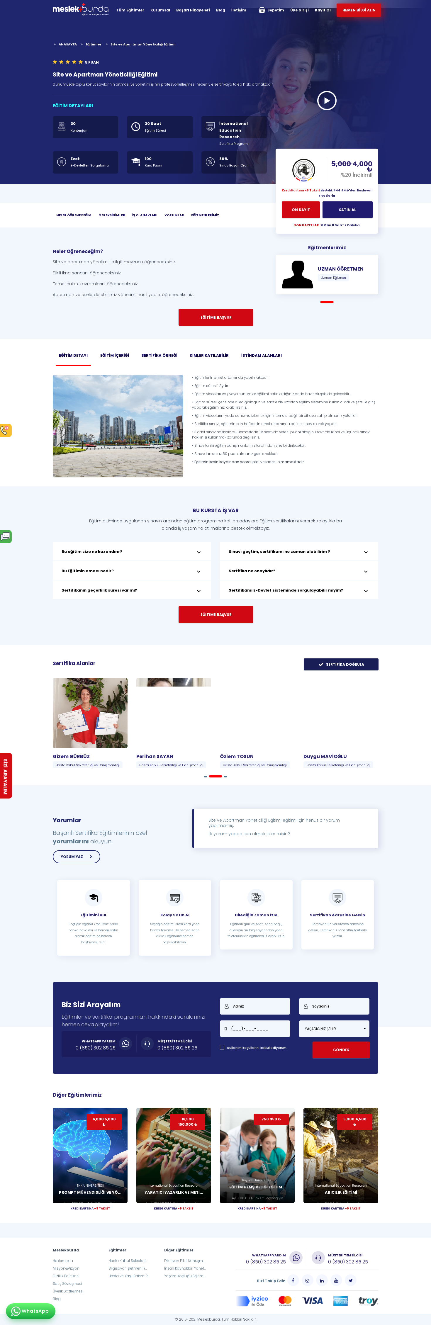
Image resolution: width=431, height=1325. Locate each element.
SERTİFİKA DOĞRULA (344, 664)
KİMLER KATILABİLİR (209, 355)
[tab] (132, 551)
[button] (334, 1029)
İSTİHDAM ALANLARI (261, 355)
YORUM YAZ (72, 856)
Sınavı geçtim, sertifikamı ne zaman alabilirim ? (299, 552)
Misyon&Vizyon (66, 1268)
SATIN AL (347, 209)
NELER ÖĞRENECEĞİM (73, 215)
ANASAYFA (68, 44)
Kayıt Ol (323, 10)
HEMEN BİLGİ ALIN (359, 10)
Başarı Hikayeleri (193, 10)
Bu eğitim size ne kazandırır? (132, 552)
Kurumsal (160, 10)
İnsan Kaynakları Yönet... (185, 1268)
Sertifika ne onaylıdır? (299, 571)
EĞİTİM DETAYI (73, 355)
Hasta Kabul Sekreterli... (128, 1260)
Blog (220, 10)
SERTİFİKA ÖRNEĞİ (159, 355)
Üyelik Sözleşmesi (68, 1291)
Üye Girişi (299, 10)
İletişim (238, 10)
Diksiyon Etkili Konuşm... (184, 1260)
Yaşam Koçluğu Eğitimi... (185, 1275)
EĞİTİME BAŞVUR (215, 614)
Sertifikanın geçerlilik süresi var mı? (132, 590)
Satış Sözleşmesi (67, 1283)
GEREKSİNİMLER (112, 215)
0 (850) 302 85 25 (96, 1047)
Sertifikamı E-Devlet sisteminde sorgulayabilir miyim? (299, 590)
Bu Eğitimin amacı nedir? (132, 571)
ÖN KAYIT (301, 209)
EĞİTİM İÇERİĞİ (114, 355)
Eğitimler (94, 44)
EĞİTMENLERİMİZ (205, 215)
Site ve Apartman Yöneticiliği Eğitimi (143, 44)
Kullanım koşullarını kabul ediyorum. (257, 1047)
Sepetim (275, 10)
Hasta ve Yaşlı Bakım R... (129, 1275)
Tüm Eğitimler (130, 10)
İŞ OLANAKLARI (144, 215)
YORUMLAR (174, 215)
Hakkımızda (63, 1260)
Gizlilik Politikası (66, 1275)
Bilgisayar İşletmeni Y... (127, 1268)
